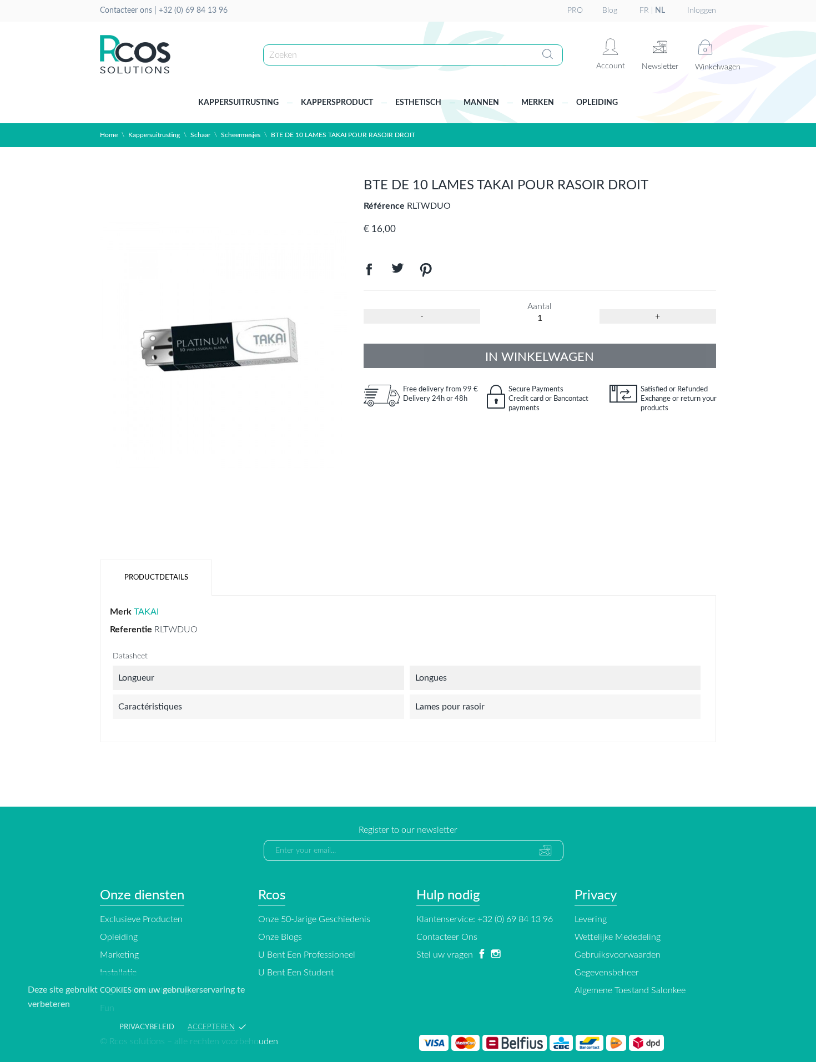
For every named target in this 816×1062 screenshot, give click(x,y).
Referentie (131, 629)
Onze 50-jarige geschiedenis (314, 919)
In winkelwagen (539, 357)
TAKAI (146, 611)
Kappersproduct (337, 103)
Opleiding (597, 103)
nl (660, 10)
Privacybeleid (146, 1027)
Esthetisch (418, 103)
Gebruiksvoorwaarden (618, 954)
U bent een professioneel (306, 954)
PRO (575, 10)
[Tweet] (397, 272)
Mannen (481, 103)
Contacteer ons (446, 937)
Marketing (119, 954)
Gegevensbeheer (607, 972)
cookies (116, 990)
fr (644, 10)
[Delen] (369, 272)
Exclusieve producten (141, 919)
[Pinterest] (426, 272)
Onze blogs (280, 937)
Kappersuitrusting (238, 103)
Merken (537, 103)
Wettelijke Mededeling (618, 937)
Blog (609, 10)
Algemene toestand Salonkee (630, 990)
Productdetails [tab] (156, 577)
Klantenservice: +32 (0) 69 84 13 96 (484, 919)
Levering (591, 919)
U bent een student (296, 972)
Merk (121, 611)
